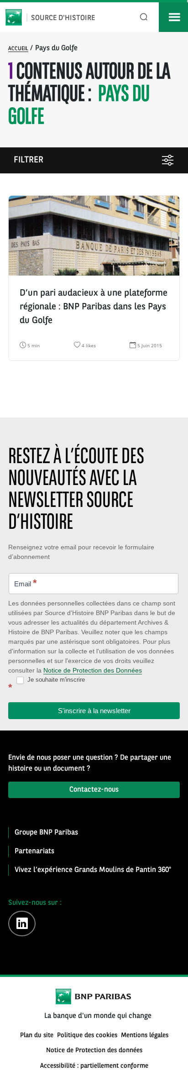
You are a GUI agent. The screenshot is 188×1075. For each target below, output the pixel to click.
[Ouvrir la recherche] (144, 17)
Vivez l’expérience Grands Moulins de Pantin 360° (93, 870)
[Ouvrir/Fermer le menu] (173, 17)
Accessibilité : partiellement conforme (94, 1066)
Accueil (18, 49)
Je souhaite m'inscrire (55, 679)
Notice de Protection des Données (92, 670)
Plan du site (36, 1035)
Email (25, 583)
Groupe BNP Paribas (46, 832)
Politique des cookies (87, 1035)
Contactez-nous (94, 789)
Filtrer (28, 160)
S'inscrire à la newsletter (94, 711)
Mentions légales (144, 1035)
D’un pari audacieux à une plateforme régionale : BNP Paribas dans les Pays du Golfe (93, 307)
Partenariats (34, 851)
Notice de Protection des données (94, 1050)
